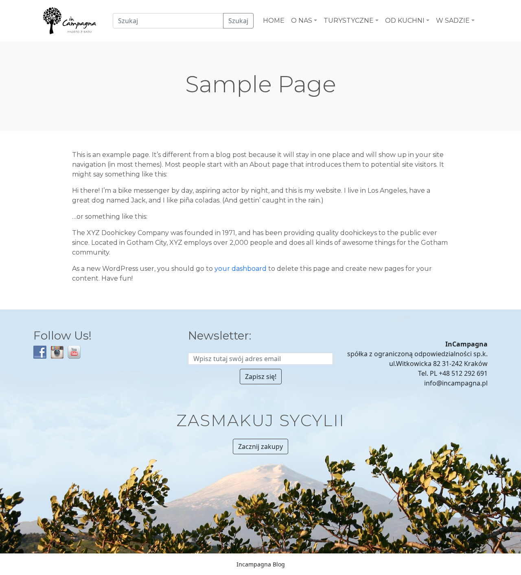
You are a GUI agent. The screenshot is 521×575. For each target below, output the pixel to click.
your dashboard (241, 268)
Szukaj (238, 20)
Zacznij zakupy (260, 446)
